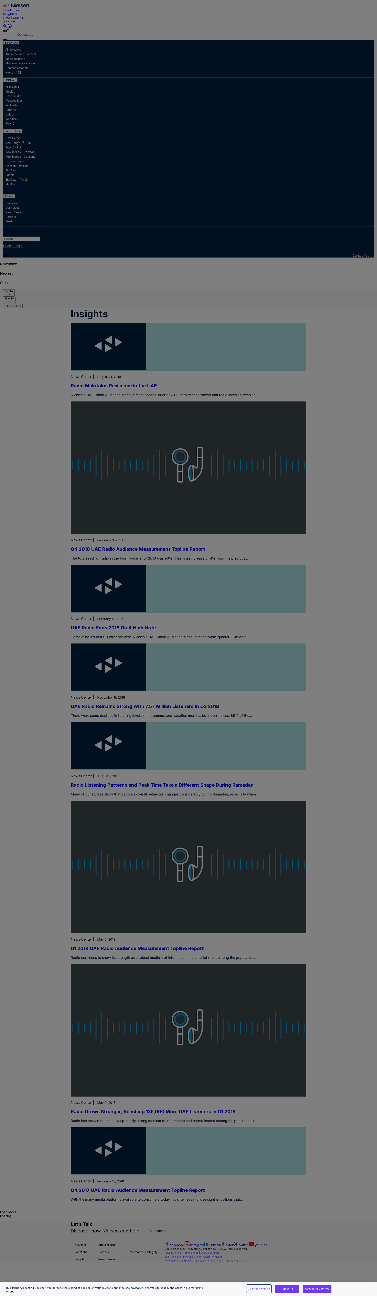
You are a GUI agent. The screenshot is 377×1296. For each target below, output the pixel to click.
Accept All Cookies (317, 1288)
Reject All (287, 1288)
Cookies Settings (259, 1288)
